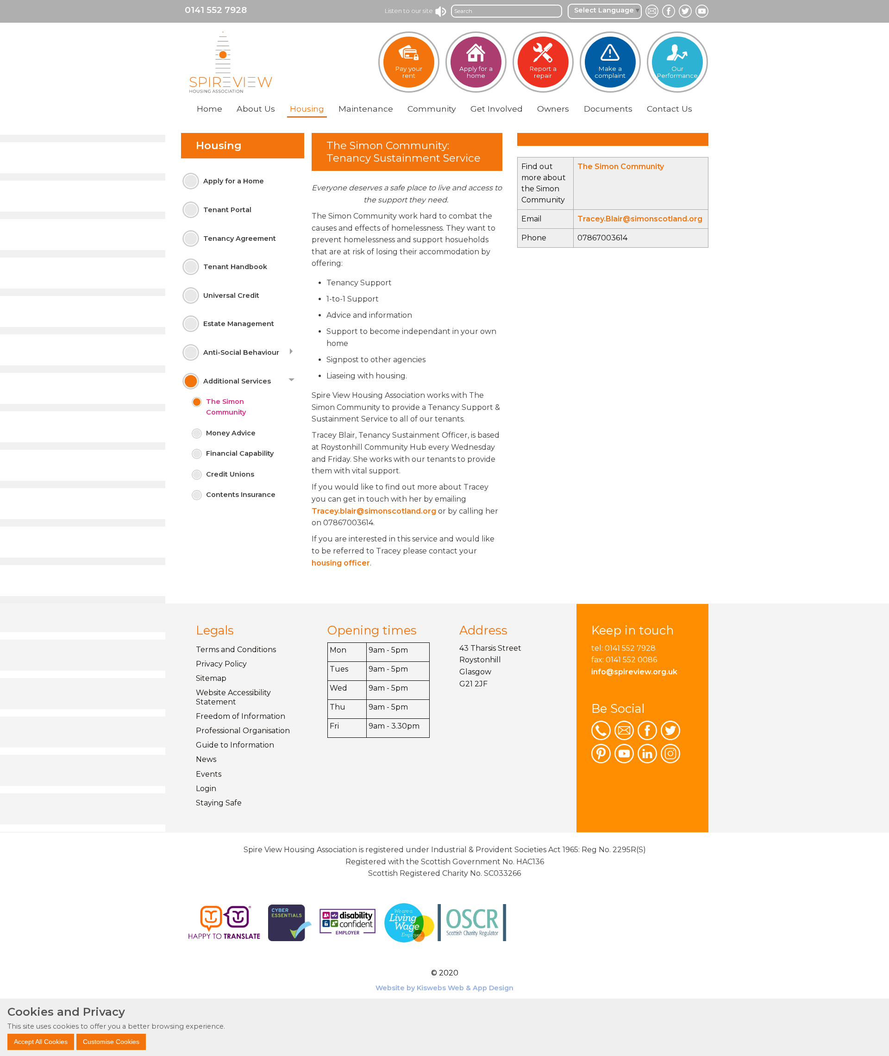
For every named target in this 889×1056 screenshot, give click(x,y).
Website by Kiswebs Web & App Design (444, 988)
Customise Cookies (111, 1041)
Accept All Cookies (41, 1041)
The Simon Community (620, 166)
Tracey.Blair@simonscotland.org (639, 218)
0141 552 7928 (216, 10)
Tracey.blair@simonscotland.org (374, 511)
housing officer (341, 563)
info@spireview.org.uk (634, 671)
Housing (219, 145)
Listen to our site (409, 10)
